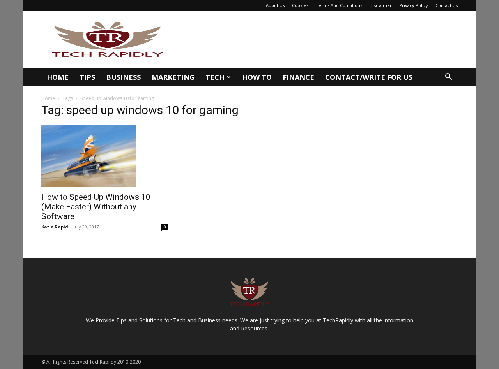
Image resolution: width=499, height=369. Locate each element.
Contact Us (446, 5)
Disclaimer (381, 5)
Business (123, 77)
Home (58, 77)
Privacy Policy (413, 5)
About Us (275, 5)
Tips (87, 77)
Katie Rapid (54, 227)
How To (257, 77)
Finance (298, 77)
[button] (448, 77)
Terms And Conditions (339, 5)
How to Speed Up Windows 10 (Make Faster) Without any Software (95, 206)
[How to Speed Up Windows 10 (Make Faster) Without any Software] (104, 156)
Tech (215, 77)
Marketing (173, 77)
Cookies (300, 5)
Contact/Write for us (368, 77)
